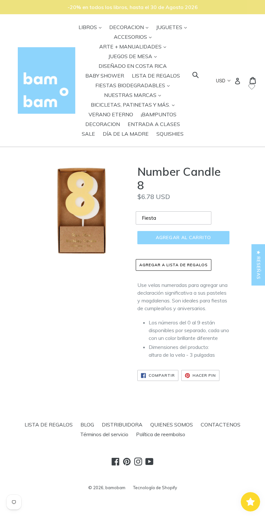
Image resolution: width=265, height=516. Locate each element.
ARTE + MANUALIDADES (134, 46)
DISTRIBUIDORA (122, 424)
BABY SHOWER (104, 75)
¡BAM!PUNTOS (158, 114)
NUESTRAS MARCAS (134, 94)
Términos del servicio (104, 434)
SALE (88, 134)
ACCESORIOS (134, 36)
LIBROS (92, 27)
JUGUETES (173, 27)
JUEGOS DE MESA (134, 56)
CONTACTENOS (220, 424)
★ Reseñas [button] (258, 264)
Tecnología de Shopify (155, 487)
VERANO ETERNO (111, 114)
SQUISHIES (170, 134)
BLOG (87, 424)
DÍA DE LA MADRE (126, 134)
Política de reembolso (160, 434)
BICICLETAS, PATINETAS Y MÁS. (134, 104)
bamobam (115, 487)
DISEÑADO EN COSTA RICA (133, 66)
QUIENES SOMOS (171, 424)
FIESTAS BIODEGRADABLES (134, 85)
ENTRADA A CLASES (154, 124)
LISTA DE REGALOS (156, 75)
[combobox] (223, 80)
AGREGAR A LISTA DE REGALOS (173, 264)
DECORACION (130, 27)
